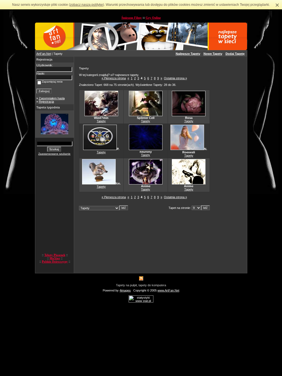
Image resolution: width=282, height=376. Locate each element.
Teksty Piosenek (54, 255)
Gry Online (153, 17)
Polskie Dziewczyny (55, 261)
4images (125, 290)
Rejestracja (46, 101)
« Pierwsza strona (114, 78)
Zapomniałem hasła (52, 98)
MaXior (55, 258)
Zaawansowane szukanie (54, 153)
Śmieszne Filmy (131, 17)
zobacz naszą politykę (86, 5)
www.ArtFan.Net (168, 290)
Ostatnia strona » (175, 78)
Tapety (101, 121)
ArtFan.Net (43, 53)
